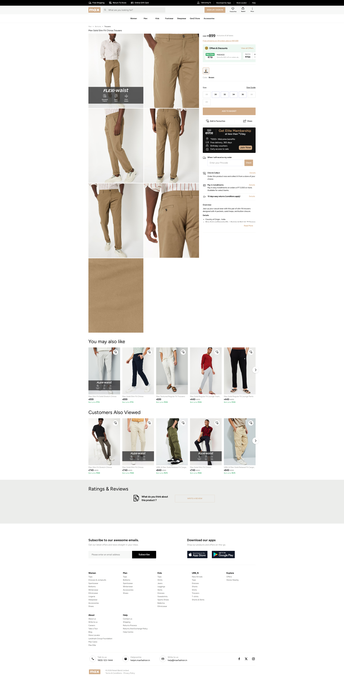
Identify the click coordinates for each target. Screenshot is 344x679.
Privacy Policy (129, 673)
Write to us (93, 622)
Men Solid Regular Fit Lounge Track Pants (204, 396)
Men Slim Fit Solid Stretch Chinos (102, 396)
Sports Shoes (163, 600)
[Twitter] (246, 659)
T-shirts (195, 596)
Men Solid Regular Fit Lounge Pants (238, 396)
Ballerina (161, 603)
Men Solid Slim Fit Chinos (133, 396)
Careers (91, 625)
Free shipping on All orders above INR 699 (220, 41)
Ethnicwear (93, 593)
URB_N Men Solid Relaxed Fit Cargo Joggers (171, 467)
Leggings (161, 586)
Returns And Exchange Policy (135, 629)
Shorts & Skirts (198, 600)
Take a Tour (93, 629)
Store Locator (94, 635)
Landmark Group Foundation (100, 638)
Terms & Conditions (113, 673)
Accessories (93, 603)
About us (92, 619)
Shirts (159, 580)
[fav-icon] (233, 9)
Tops (90, 577)
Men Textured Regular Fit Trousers (170, 396)
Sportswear (93, 583)
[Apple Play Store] (197, 554)
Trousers (107, 26)
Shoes (91, 606)
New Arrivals (197, 577)
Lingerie (91, 596)
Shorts (195, 586)
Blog (90, 632)
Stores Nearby (232, 580)
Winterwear (93, 590)
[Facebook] (239, 659)
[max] (95, 10)
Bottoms (98, 26)
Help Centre (128, 632)
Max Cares (92, 642)
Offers (229, 577)
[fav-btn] (115, 352)
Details (249, 148)
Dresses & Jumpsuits (97, 580)
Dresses (160, 593)
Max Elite (92, 645)
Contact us (127, 619)
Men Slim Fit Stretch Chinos (100, 467)
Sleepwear (92, 600)
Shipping (126, 622)
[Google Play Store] (223, 554)
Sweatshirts (162, 596)
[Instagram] (253, 659)
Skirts (159, 590)
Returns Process (130, 625)
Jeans (159, 583)
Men (90, 26)
